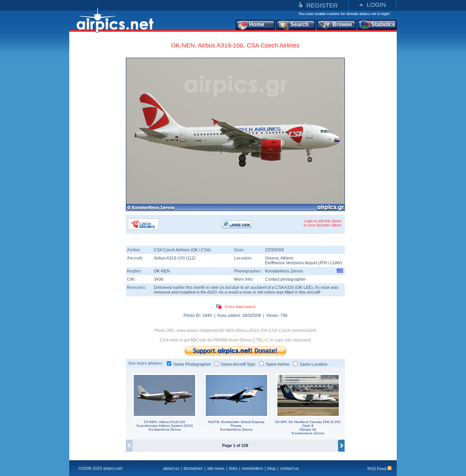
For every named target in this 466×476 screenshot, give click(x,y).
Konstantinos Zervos (284, 271)
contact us (289, 468)
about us (171, 468)
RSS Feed (377, 468)
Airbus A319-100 (170, 258)
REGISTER (322, 5)
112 (190, 258)
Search (299, 24)
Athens (286, 258)
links (233, 468)
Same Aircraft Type (238, 364)
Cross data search (240, 307)
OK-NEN (162, 271)
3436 (158, 279)
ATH (323, 263)
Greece (272, 258)
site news (215, 468)
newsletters (252, 468)
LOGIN (376, 4)
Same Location (313, 364)
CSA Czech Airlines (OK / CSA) (182, 250)
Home (256, 24)
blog (271, 468)
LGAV (335, 263)
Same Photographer (192, 364)
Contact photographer (285, 279)
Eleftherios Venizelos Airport (291, 263)
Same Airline (277, 364)
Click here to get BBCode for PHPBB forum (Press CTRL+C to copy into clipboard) (235, 340)
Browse (342, 24)
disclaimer (193, 468)
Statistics (383, 24)
